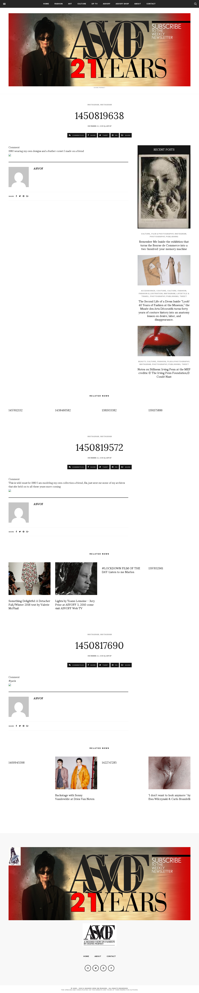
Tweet (183, 296)
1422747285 (109, 762)
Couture (161, 291)
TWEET (105, 135)
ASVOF (108, 125)
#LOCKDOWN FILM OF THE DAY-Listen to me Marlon (121, 570)
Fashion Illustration (151, 293)
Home (46, 4)
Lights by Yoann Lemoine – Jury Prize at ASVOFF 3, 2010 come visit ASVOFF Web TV (75, 604)
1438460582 (63, 410)
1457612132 (16, 410)
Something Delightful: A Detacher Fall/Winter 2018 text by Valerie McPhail (29, 604)
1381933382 (109, 410)
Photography (157, 236)
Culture (81, 4)
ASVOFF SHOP (122, 4)
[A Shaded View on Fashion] (99, 49)
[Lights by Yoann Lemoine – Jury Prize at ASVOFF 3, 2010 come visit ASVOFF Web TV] (76, 578)
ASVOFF (106, 4)
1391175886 (155, 410)
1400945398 (17, 762)
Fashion (58, 4)
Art (70, 4)
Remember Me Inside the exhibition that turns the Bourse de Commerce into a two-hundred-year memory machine (164, 245)
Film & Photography (162, 234)
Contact (151, 4)
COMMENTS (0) (78, 135)
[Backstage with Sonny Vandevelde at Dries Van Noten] (76, 773)
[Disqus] (68, 244)
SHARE (92, 135)
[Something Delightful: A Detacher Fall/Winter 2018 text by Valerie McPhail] (30, 578)
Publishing (172, 236)
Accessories (148, 291)
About (137, 4)
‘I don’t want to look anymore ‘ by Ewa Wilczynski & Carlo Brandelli (169, 797)
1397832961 (155, 568)
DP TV (94, 4)
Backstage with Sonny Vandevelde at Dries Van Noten (74, 797)
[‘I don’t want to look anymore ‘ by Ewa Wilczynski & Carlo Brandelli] (169, 773)
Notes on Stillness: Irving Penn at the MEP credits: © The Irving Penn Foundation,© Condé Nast (164, 372)
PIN (115, 135)
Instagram (93, 105)
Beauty (142, 361)
